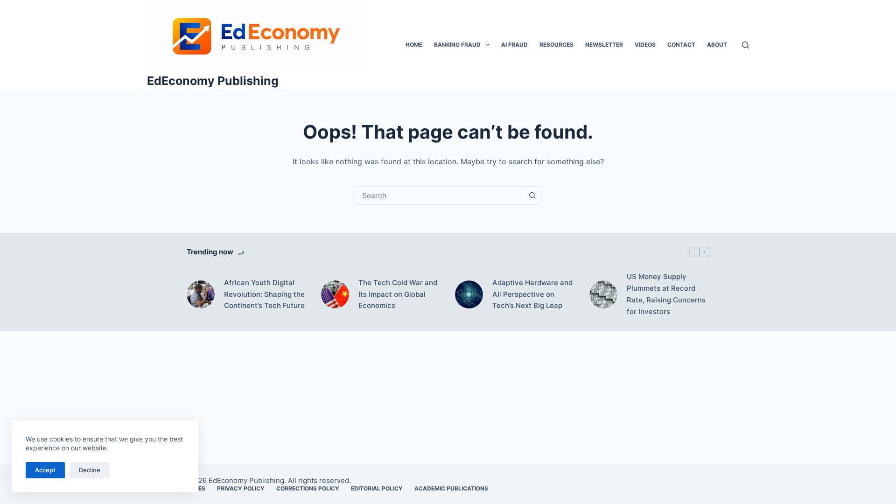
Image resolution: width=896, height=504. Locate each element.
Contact (681, 44)
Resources (556, 44)
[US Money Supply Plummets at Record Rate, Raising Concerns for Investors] (603, 294)
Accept (45, 470)
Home (414, 44)
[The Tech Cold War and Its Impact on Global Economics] (335, 294)
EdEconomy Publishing (213, 81)
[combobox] (439, 195)
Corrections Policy (307, 488)
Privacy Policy (241, 488)
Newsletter (604, 44)
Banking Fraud (457, 44)
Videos (645, 44)
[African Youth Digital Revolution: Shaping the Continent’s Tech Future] (201, 294)
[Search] (745, 45)
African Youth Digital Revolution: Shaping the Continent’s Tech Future (264, 294)
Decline (89, 470)
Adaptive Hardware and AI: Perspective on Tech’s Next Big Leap (532, 294)
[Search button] (532, 195)
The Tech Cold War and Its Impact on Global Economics (397, 294)
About (717, 44)
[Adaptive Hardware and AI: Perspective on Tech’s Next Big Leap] (469, 294)
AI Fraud (514, 44)
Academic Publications (451, 488)
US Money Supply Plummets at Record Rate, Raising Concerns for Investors (666, 293)
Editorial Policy (377, 488)
